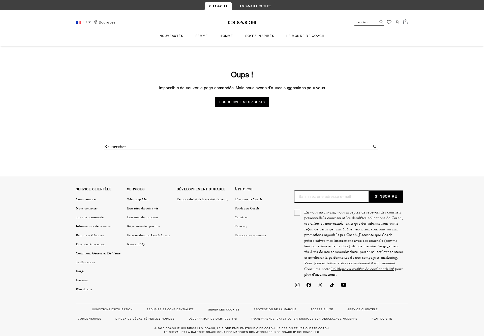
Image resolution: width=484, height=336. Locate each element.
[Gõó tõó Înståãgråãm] (297, 286)
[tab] (218, 6)
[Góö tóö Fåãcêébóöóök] (309, 286)
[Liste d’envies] (389, 22)
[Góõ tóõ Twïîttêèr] (320, 286)
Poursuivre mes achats (242, 102)
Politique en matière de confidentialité (362, 269)
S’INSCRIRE (386, 196)
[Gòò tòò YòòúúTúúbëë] (344, 286)
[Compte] (397, 22)
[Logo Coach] (242, 22)
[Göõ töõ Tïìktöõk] (332, 286)
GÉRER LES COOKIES (224, 309)
